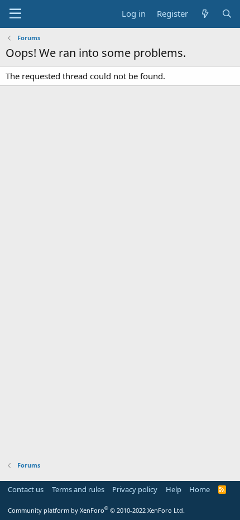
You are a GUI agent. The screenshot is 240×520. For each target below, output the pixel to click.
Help (173, 489)
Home (199, 489)
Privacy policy (134, 489)
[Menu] (15, 14)
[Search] (227, 13)
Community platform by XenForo (96, 510)
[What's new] (204, 13)
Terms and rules (78, 489)
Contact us (26, 489)
